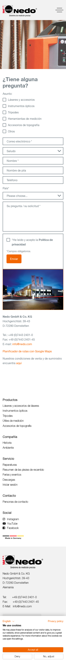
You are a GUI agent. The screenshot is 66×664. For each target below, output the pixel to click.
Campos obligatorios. (19, 251)
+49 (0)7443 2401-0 (24, 597)
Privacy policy (55, 621)
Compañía (10, 437)
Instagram (13, 519)
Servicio (8, 458)
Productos (10, 400)
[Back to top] (57, 607)
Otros (11, 131)
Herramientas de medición (25, 118)
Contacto (9, 495)
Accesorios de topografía (23, 125)
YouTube (12, 523)
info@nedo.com (22, 344)
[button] (9, 621)
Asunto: (7, 93)
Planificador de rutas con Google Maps (27, 351)
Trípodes (13, 112)
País (6, 188)
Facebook (13, 527)
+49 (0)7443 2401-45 (26, 601)
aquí (19, 363)
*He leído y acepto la (32, 242)
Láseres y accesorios (21, 99)
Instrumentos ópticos (21, 106)
